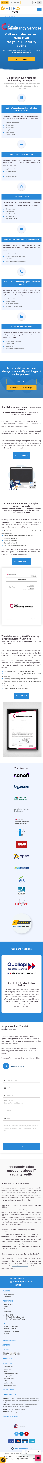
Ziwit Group (7, 1311)
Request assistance (22, 1458)
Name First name (8, 1077)
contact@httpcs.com (23, 1282)
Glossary (6, 1333)
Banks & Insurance (9, 1369)
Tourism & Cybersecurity (18, 1409)
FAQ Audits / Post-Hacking (11, 1331)
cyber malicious (25, 984)
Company (5, 1092)
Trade (5, 1371)
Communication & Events (11, 1373)
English (22, 1426)
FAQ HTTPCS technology (11, 1326)
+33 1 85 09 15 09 (15, 2)
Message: (6, 1123)
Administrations (8, 1366)
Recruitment (7, 1309)
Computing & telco (9, 1376)
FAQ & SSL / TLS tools (10, 1329)
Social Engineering (16, 1412)
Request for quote (21, 561)
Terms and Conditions (23, 1456)
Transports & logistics (10, 1385)
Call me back (21, 381)
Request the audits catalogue (21, 388)
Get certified (21, 696)
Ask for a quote (21, 59)
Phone (5, 1107)
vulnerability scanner (20, 1266)
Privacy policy (8, 1458)
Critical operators (9, 1378)
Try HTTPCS (4, 2)
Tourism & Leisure (9, 1383)
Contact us (7, 1336)
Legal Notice (8, 1456)
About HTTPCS (8, 1304)
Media (6, 1306)
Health (5, 1380)
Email (4, 1115)
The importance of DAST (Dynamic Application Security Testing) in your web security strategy (19, 1405)
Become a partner (9, 1294)
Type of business (8, 1100)
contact (17, 1285)
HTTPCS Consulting (9, 16)
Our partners (7, 1296)
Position (5, 1085)
